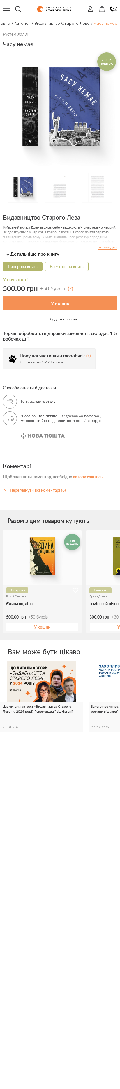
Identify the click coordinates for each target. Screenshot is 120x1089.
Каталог (22, 23)
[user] (90, 9)
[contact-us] (113, 9)
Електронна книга (67, 266)
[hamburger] (6, 9)
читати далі (107, 247)
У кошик (60, 303)
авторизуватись (88, 476)
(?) (70, 288)
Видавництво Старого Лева (62, 23)
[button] (60, 253)
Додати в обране (63, 319)
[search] (18, 9)
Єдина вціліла (19, 603)
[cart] (101, 9)
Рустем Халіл (15, 34)
